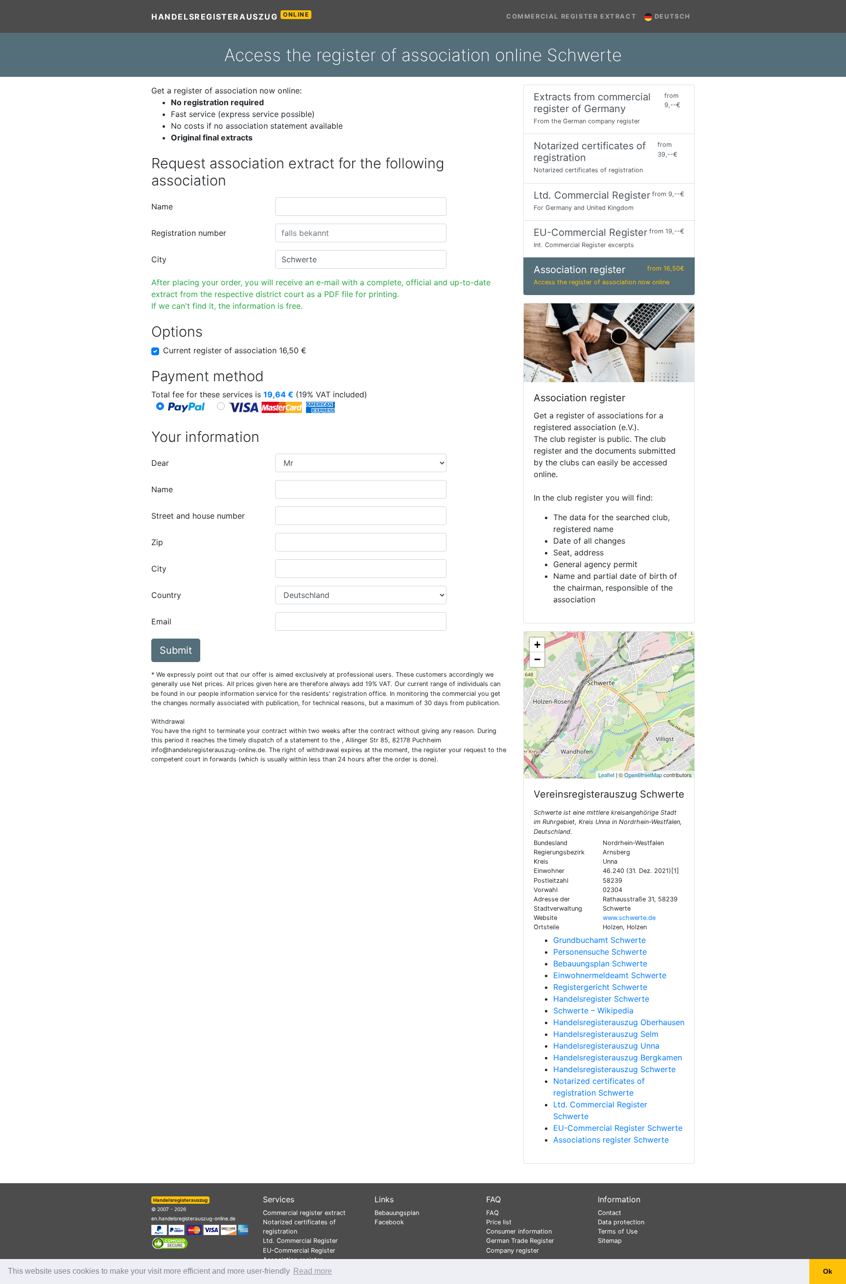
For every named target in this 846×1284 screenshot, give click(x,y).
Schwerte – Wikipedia (593, 1010)
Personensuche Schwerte (600, 952)
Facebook (389, 1222)
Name (162, 206)
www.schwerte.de (629, 917)
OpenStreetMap (643, 775)
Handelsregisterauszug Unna (606, 1046)
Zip (157, 542)
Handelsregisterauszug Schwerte (614, 1069)
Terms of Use (617, 1231)
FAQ (492, 1212)
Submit (176, 650)
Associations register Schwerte (611, 1140)
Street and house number (198, 516)
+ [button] (537, 645)
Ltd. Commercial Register (300, 1240)
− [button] (537, 659)
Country (166, 595)
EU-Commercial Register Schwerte (617, 1128)
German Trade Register (520, 1240)
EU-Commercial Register (299, 1250)
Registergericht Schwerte (600, 987)
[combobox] (360, 206)
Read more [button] (312, 1271)
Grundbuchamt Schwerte (599, 940)
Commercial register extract (571, 16)
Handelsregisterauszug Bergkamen (617, 1057)
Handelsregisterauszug (230, 16)
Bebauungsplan (397, 1212)
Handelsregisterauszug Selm (605, 1034)
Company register (512, 1250)
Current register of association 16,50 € (234, 350)
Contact (609, 1212)
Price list (499, 1222)
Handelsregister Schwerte (601, 999)
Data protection (621, 1222)
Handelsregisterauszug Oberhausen (618, 1022)
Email (161, 621)
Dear (160, 463)
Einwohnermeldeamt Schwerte (609, 975)
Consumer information (519, 1231)
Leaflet (606, 775)
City (158, 259)
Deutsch (671, 16)
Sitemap (610, 1240)
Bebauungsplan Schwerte (600, 963)
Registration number (188, 233)
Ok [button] (827, 1271)
